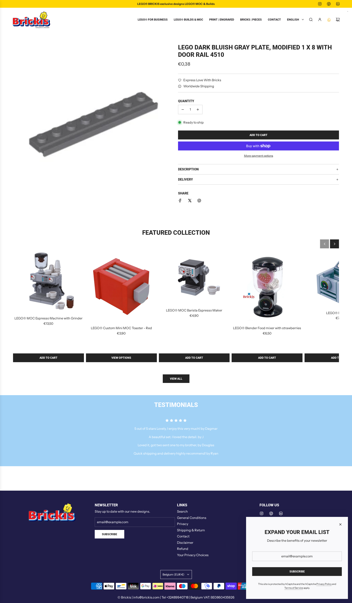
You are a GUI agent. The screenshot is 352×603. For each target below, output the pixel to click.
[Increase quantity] (197, 109)
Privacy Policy (324, 583)
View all (176, 378)
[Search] (310, 19)
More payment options (258, 156)
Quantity (186, 101)
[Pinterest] (328, 4)
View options (121, 357)
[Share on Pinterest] (199, 201)
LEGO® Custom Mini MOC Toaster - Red (121, 328)
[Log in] (319, 19)
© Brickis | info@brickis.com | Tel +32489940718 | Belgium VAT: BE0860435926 (176, 597)
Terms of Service (293, 587)
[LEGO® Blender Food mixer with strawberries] (267, 286)
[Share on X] (189, 201)
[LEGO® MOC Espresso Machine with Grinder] (48, 281)
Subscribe (109, 534)
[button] (324, 243)
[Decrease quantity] (182, 109)
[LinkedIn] (337, 4)
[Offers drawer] (328, 19)
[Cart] (337, 19)
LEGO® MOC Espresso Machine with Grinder (48, 318)
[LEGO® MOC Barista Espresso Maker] (194, 278)
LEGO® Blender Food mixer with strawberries (267, 328)
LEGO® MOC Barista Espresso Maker (194, 310)
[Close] (340, 524)
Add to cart (48, 357)
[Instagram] (319, 4)
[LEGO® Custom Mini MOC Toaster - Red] (121, 286)
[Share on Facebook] (180, 201)
